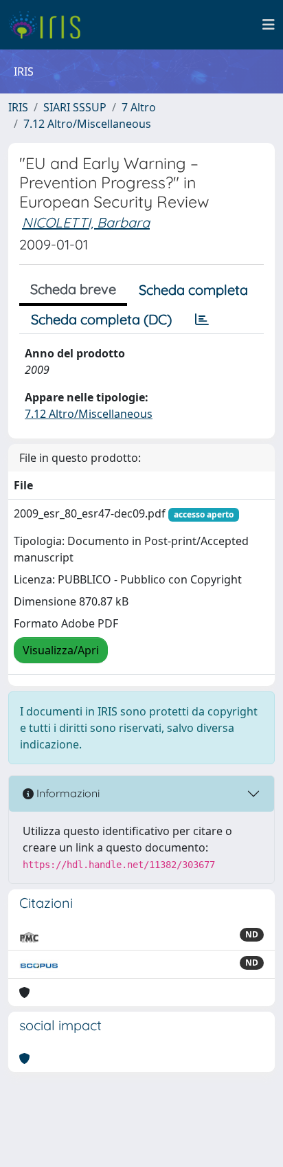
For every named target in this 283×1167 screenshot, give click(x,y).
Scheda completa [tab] (193, 289)
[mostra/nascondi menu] (268, 25)
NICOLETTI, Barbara (86, 222)
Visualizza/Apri (61, 650)
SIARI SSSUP (74, 107)
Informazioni (67, 793)
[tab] (201, 319)
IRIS (18, 107)
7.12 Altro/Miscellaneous (87, 123)
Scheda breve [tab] (73, 289)
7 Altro (139, 107)
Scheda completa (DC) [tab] (101, 319)
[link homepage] (49, 24)
